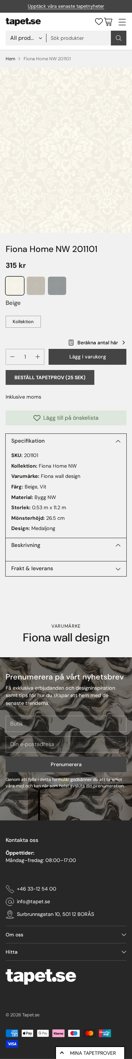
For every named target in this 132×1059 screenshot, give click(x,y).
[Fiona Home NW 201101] (66, 150)
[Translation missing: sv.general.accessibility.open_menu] (122, 21)
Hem (10, 59)
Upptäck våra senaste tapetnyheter (66, 6)
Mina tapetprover (93, 1053)
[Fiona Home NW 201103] (57, 286)
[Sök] (118, 38)
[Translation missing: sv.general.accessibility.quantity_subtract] (12, 356)
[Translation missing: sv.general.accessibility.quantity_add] (37, 356)
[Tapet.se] (23, 22)
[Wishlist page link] (99, 21)
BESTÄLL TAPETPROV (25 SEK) (50, 377)
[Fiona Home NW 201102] (36, 286)
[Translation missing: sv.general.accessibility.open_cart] (108, 21)
